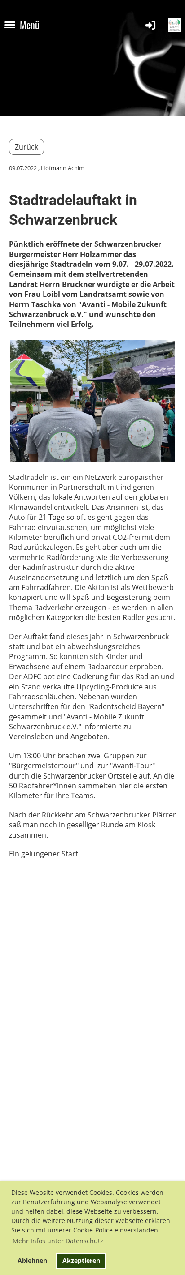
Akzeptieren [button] (81, 1260)
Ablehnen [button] (32, 1260)
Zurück (26, 147)
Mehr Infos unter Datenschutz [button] (58, 1240)
